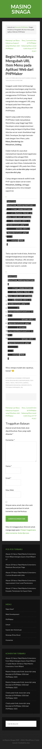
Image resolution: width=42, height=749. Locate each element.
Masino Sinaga (21, 9)
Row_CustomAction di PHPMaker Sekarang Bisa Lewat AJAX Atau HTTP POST (28, 45)
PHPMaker (26, 378)
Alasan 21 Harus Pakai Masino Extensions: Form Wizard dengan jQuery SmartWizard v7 (21, 556)
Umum (8, 625)
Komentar (10, 440)
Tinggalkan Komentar (14, 80)
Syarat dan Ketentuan (14, 630)
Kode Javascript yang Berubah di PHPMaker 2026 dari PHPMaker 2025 (21, 674)
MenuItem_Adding (21, 383)
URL (21, 387)
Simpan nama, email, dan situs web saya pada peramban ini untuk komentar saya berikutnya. (19, 508)
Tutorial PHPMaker (13, 387)
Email (8, 478)
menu (12, 383)
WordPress (30, 740)
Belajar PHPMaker (22, 380)
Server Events (26, 385)
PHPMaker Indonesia (13, 385)
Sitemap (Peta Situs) (13, 635)
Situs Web (10, 490)
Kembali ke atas (24, 743)
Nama (9, 466)
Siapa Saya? (10, 609)
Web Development (12, 614)
